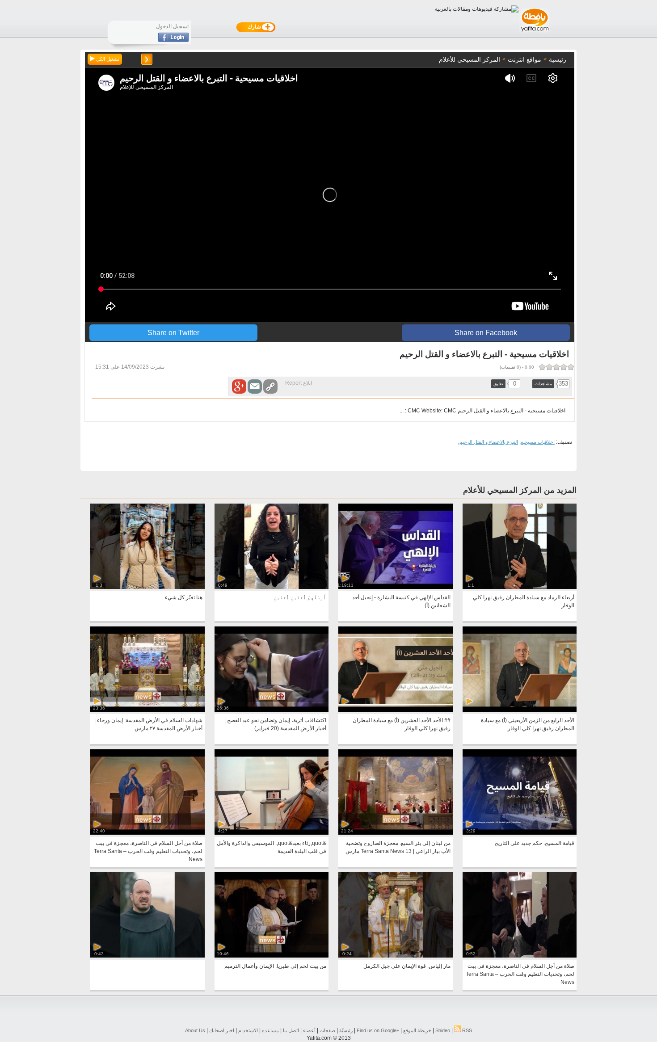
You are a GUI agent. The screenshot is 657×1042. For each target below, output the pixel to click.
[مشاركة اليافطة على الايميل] (255, 386)
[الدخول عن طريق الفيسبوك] (173, 40)
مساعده (270, 1030)
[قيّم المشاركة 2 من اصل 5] (563, 366)
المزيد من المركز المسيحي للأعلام (520, 490)
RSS (466, 1030)
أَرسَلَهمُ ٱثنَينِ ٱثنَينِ (300, 597)
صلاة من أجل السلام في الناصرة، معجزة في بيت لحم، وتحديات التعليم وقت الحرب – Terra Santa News (148, 851)
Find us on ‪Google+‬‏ (378, 1030)
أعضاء (309, 1030)
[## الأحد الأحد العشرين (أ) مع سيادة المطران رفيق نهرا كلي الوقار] (395, 710)
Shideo (442, 1030)
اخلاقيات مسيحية (538, 442)
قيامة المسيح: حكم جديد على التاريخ (534, 843)
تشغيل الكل (107, 59)
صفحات (327, 1030)
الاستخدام (248, 1030)
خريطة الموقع (417, 1030)
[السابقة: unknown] (146, 59)
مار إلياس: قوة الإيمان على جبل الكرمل (407, 966)
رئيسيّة (346, 1030)
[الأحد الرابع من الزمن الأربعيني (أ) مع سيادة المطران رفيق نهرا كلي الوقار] (520, 710)
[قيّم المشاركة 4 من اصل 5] (549, 366)
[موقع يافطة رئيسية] (534, 32)
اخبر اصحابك (221, 1030)
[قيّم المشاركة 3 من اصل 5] (556, 366)
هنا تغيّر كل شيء (183, 597)
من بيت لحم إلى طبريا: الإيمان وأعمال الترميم (275, 966)
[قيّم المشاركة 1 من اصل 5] (570, 366)
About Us (195, 1030)
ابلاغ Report (298, 383)
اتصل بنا (291, 1030)
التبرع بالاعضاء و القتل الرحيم (488, 442)
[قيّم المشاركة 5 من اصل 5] (542, 366)
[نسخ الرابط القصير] (270, 386)
